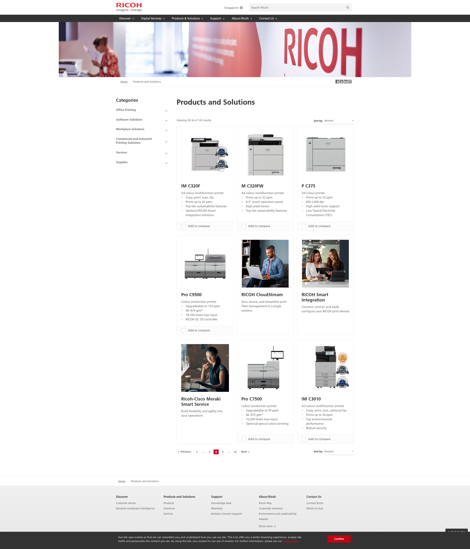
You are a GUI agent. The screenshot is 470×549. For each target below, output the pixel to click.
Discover (122, 496)
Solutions (169, 508)
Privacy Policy (291, 541)
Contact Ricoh (314, 503)
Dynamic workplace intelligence (135, 508)
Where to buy (314, 508)
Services (168, 513)
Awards (263, 519)
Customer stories (126, 503)
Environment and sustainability (278, 513)
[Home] (129, 7)
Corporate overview (271, 508)
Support (216, 496)
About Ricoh (267, 496)
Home (124, 81)
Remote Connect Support (226, 513)
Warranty (216, 508)
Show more (266, 526)
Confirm (339, 539)
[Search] (348, 7)
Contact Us (313, 496)
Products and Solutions (179, 496)
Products (169, 503)
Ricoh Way (265, 503)
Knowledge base (221, 503)
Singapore (231, 8)
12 (235, 452)
